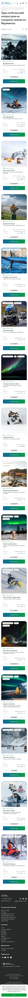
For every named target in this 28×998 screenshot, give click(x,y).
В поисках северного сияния (11, 384)
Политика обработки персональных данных (14, 983)
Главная (3, 7)
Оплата (3, 936)
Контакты (4, 934)
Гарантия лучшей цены (7, 941)
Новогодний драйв (8, 117)
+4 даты (23, 69)
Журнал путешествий (7, 948)
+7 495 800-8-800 (6, 898)
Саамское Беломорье (9, 864)
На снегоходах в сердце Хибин (11, 597)
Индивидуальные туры (7, 914)
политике (18, 991)
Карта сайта (4, 920)
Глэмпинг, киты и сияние (10, 277)
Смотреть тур (14, 81)
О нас (2, 927)
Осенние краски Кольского (10, 490)
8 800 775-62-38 (6, 901)
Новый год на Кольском (10, 544)
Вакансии (4, 933)
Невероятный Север (9, 223)
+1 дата (23, 229)
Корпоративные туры (7, 915)
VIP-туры (3, 912)
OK (14, 995)
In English (3, 950)
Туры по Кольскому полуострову (16, 7)
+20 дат (23, 176)
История (3, 940)
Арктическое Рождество (10, 650)
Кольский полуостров (8, 61)
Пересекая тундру (8, 330)
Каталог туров (5, 910)
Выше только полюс (9, 170)
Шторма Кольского (8, 63)
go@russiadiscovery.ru (21, 901)
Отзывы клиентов (6, 929)
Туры (7, 7)
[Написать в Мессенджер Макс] (23, 3)
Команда (3, 931)
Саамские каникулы (8, 757)
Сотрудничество (6, 938)
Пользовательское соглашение (14, 982)
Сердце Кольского (8, 437)
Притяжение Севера (9, 810)
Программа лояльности (8, 919)
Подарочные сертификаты (8, 917)
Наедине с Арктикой (9, 704)
